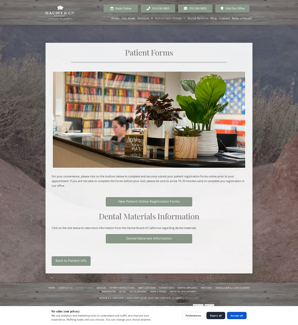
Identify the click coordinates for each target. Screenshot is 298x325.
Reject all (216, 315)
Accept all (237, 315)
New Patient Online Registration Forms (149, 201)
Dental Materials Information (149, 238)
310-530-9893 (192, 298)
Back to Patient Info (71, 260)
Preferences (193, 315)
